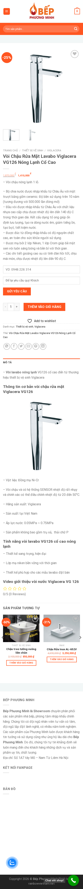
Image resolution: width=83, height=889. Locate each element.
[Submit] (75, 28)
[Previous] (9, 87)
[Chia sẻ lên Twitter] (21, 346)
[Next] (73, 87)
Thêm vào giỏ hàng (44, 307)
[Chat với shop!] (73, 880)
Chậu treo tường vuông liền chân (21, 650)
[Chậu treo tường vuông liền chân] (21, 628)
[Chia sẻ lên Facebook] (14, 346)
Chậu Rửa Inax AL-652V (62, 649)
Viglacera (54, 150)
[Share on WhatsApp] (6, 346)
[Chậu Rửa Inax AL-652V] (62, 628)
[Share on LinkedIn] (43, 346)
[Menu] (6, 11)
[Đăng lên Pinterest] (35, 346)
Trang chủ (10, 150)
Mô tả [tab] (7, 362)
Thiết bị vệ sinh (32, 150)
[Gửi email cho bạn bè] (28, 346)
